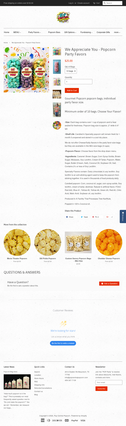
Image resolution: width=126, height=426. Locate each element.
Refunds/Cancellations (43, 388)
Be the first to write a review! (63, 343)
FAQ (36, 381)
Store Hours (39, 378)
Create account (83, 3)
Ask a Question (111, 283)
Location (37, 375)
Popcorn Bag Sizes (10, 372)
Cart (98, 3)
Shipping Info (39, 385)
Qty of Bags (70, 66)
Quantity (68, 77)
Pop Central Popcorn (62, 415)
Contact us (38, 391)
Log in (71, 3)
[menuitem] (7, 32)
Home (6, 42)
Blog (36, 394)
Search (37, 372)
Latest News (9, 367)
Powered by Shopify (79, 415)
